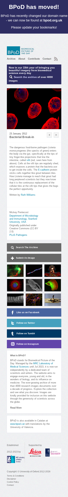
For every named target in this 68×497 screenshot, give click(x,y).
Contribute (34, 58)
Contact (47, 58)
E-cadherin (43, 170)
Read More (16, 408)
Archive (11, 58)
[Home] (21, 50)
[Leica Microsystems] (35, 452)
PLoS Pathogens (18, 235)
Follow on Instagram (28, 344)
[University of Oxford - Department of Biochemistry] (53, 452)
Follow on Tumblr (26, 333)
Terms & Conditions (15, 476)
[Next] (56, 135)
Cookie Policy (13, 482)
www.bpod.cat (17, 424)
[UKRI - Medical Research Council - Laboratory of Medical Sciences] (16, 459)
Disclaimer (11, 479)
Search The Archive (27, 247)
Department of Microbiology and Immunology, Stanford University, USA (23, 219)
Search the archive (25, 77)
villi (28, 160)
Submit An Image (25, 258)
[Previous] (49, 135)
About (21, 58)
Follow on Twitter (26, 323)
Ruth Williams (28, 195)
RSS (55, 58)
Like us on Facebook (28, 312)
